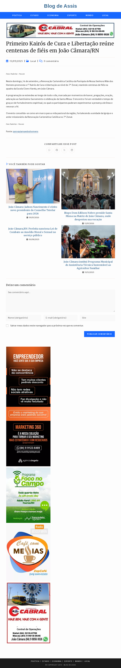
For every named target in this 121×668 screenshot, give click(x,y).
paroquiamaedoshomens (25, 131)
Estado (45, 661)
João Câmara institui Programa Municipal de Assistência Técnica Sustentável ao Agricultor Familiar (88, 265)
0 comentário (51, 61)
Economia (56, 661)
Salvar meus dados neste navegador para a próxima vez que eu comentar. (47, 325)
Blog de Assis (60, 6)
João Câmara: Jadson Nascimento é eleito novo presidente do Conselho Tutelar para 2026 (33, 210)
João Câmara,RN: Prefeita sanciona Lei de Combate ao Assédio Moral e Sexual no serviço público (32, 232)
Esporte (68, 661)
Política (35, 661)
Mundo (78, 661)
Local (33, 61)
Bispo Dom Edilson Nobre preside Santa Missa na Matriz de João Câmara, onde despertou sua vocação (88, 216)
